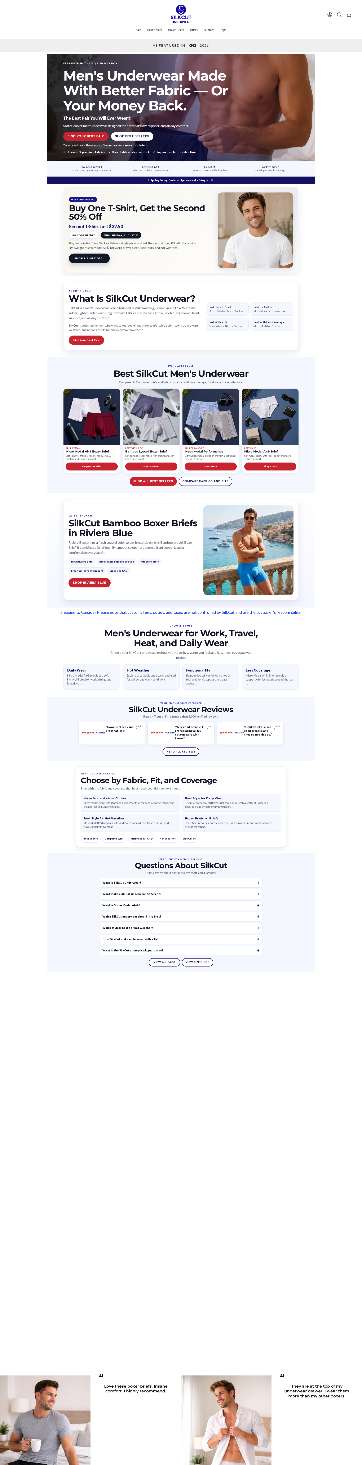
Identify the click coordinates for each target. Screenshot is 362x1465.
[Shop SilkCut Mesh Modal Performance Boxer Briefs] (210, 417)
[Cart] (349, 14)
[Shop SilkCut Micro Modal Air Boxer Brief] (91, 417)
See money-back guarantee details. (125, 145)
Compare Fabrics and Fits (205, 481)
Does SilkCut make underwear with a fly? (130, 939)
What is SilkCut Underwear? (121, 882)
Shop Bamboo (151, 466)
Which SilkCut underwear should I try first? (131, 916)
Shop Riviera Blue (89, 582)
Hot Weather (168, 838)
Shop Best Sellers (132, 136)
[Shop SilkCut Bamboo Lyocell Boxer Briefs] (151, 417)
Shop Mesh (210, 466)
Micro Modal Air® (142, 838)
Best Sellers (90, 838)
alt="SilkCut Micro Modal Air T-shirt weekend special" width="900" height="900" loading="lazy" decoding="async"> (255, 230)
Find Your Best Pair (86, 136)
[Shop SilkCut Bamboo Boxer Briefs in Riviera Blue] (248, 550)
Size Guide (189, 838)
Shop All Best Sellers (153, 481)
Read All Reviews (181, 751)
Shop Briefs (270, 466)
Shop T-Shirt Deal (89, 258)
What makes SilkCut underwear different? (131, 894)
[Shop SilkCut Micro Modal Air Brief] (270, 417)
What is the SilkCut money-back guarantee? (132, 950)
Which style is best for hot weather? (127, 927)
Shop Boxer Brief (91, 466)
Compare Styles (114, 838)
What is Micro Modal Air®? (121, 905)
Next (356, 1443)
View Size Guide (197, 962)
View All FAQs (164, 962)
